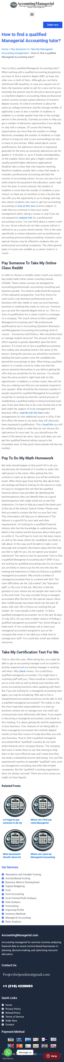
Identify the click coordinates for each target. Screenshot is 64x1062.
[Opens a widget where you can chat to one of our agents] (52, 1056)
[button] (32, 14)
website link (25, 217)
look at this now (26, 206)
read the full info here (31, 412)
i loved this (47, 424)
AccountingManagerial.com (20, 935)
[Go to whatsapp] (8, 1052)
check (22, 671)
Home (5, 49)
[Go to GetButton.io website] (8, 1059)
